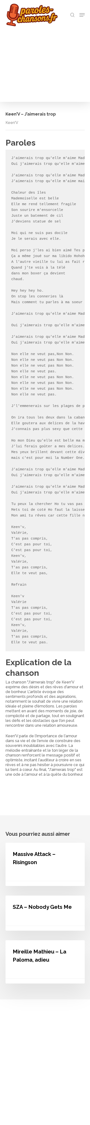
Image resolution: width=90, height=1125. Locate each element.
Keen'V (12, 122)
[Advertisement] (45, 63)
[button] (82, 14)
